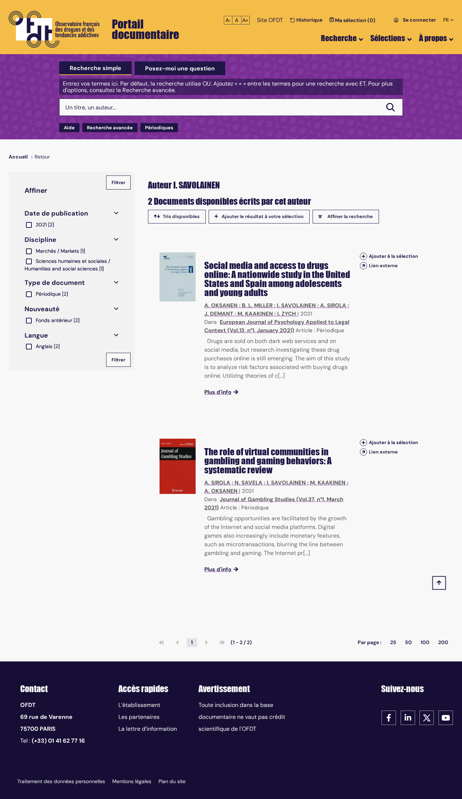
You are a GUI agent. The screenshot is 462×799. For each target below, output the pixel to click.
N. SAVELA (248, 482)
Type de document (55, 282)
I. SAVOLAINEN (296, 305)
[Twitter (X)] (426, 717)
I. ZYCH (286, 313)
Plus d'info (217, 392)
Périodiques (159, 128)
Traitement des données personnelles (61, 781)
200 (443, 642)
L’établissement (139, 705)
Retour (42, 156)
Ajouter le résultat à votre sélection (263, 216)
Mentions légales (131, 781)
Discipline (40, 239)
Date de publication (56, 213)
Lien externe (383, 265)
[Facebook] (389, 717)
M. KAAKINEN (255, 313)
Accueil (18, 156)
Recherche (339, 38)
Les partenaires (139, 717)
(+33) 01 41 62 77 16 (58, 740)
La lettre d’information (147, 729)
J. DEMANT (218, 313)
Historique (308, 20)
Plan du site (172, 781)
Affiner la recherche (350, 216)
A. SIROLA (333, 305)
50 (408, 642)
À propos (433, 38)
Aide (69, 128)
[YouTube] (446, 717)
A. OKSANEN (220, 305)
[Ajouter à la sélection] (363, 256)
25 (393, 642)
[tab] (95, 68)
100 (425, 642)
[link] (161, 642)
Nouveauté (42, 309)
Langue (36, 335)
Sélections (387, 38)
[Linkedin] (408, 717)
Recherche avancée (110, 128)
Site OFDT (270, 20)
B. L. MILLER (257, 305)
